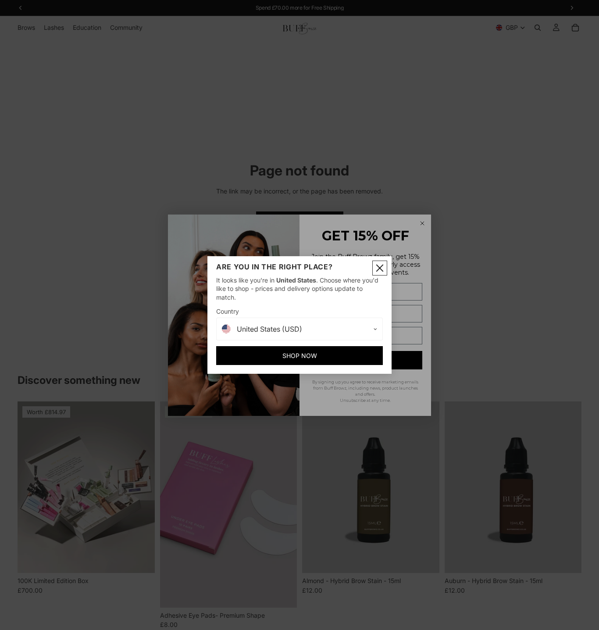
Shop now (299, 355)
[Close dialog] (380, 268)
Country (227, 311)
